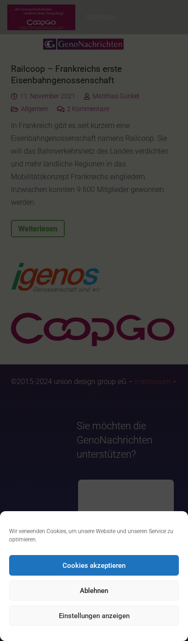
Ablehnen (94, 591)
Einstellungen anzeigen (94, 616)
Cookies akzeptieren (94, 565)
